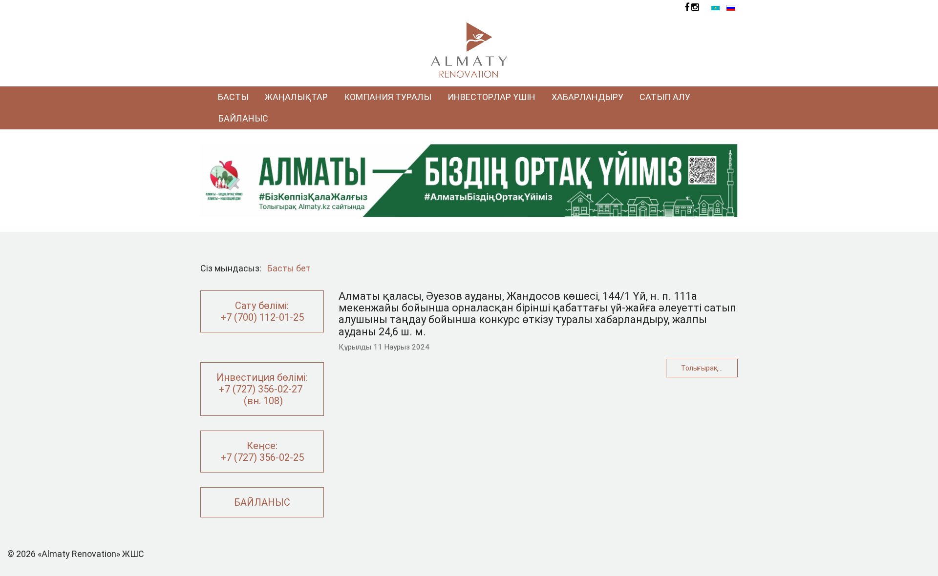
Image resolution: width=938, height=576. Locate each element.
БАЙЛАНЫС (262, 502)
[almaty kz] (469, 180)
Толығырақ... (702, 368)
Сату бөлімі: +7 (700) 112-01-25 (262, 311)
